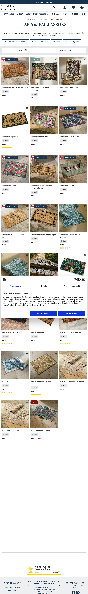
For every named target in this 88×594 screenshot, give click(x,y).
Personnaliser (42, 314)
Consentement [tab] (15, 286)
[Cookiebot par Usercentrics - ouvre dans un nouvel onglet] (75, 279)
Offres (75, 14)
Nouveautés (8, 14)
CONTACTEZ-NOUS (12, 587)
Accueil (28, 19)
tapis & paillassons (56, 19)
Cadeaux (56, 14)
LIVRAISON (12, 591)
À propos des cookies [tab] (73, 286)
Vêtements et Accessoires (37, 14)
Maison (20, 14)
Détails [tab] (44, 286)
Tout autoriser (71, 314)
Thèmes (66, 14)
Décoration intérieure (42, 19)
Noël (83, 14)
